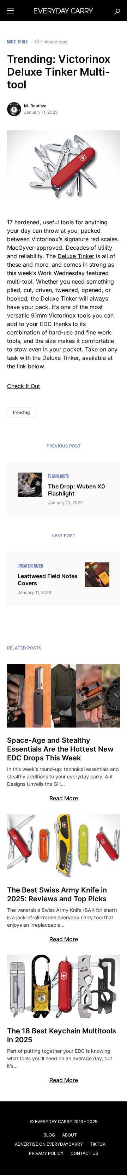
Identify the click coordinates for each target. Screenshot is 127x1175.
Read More (63, 798)
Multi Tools (17, 42)
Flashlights (58, 476)
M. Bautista (35, 105)
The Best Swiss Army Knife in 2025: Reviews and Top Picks (57, 894)
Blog (49, 1135)
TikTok (97, 1144)
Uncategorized (30, 566)
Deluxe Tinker (76, 256)
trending (21, 412)
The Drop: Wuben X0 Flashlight (76, 490)
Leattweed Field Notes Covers (48, 579)
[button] (10, 10)
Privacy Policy (46, 1153)
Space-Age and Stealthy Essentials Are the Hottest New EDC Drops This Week (60, 749)
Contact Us (84, 1153)
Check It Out (23, 386)
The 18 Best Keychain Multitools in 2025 (61, 1035)
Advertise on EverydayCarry (49, 1144)
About (69, 1135)
